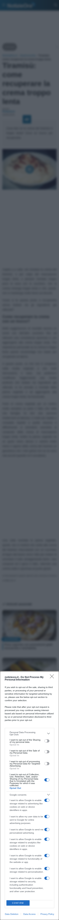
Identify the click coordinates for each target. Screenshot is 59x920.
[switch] (46, 740)
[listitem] (29, 733)
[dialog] (29, 795)
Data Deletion (11, 914)
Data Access (29, 914)
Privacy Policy (47, 914)
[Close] (53, 677)
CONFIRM (18, 903)
